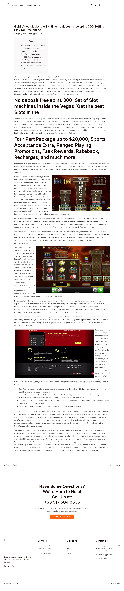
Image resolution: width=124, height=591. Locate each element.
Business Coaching (44, 548)
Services (29, 5)
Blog (17, 34)
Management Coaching (46, 551)
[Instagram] (99, 5)
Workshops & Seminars (45, 553)
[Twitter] (95, 5)
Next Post (115, 465)
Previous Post (10, 465)
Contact (37, 5)
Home (14, 5)
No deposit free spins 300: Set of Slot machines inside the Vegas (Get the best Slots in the (33, 48)
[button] (111, 5)
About (21, 5)
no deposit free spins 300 (99, 234)
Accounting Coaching (45, 546)
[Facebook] (91, 5)
